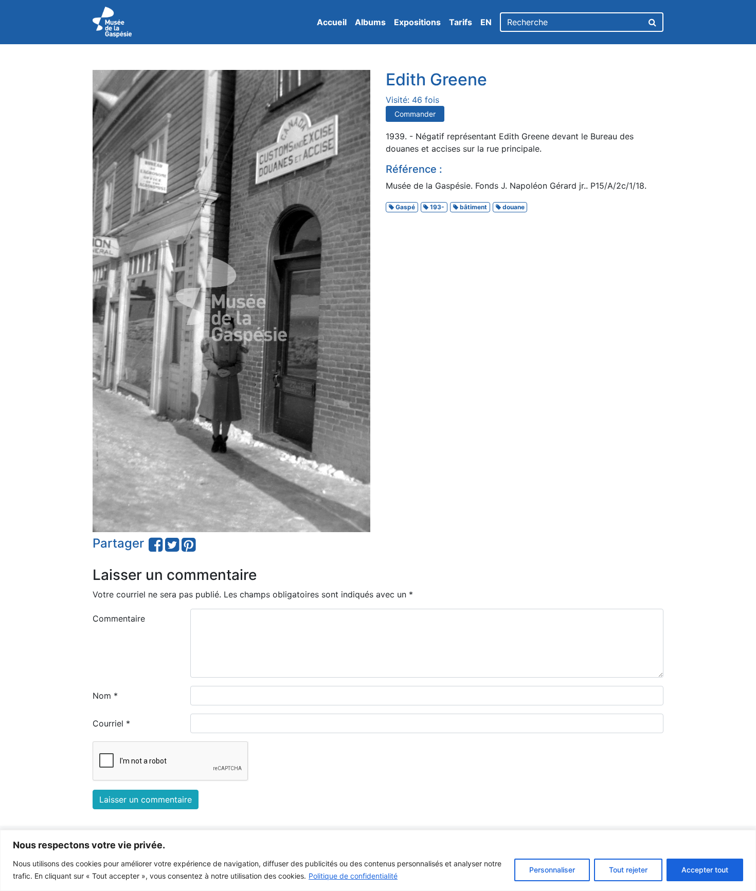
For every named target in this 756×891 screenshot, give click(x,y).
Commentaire (119, 618)
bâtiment (472, 207)
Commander (415, 114)
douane (513, 207)
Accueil (332, 22)
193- (436, 207)
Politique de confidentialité (353, 875)
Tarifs (460, 22)
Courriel (111, 723)
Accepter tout (704, 869)
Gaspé (404, 207)
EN (486, 22)
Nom (105, 695)
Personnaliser (552, 869)
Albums (370, 22)
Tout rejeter (628, 869)
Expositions (417, 22)
